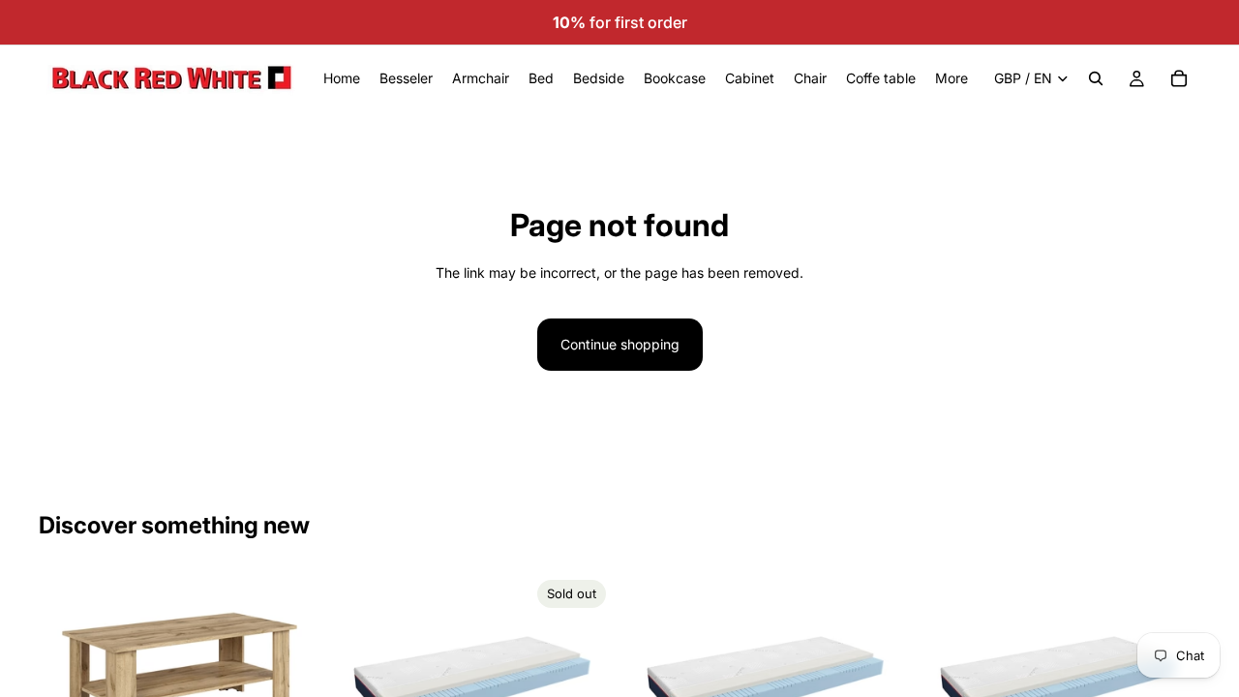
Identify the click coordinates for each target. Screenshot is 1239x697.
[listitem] (951, 78)
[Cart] (1179, 78)
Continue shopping (620, 344)
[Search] (1095, 78)
